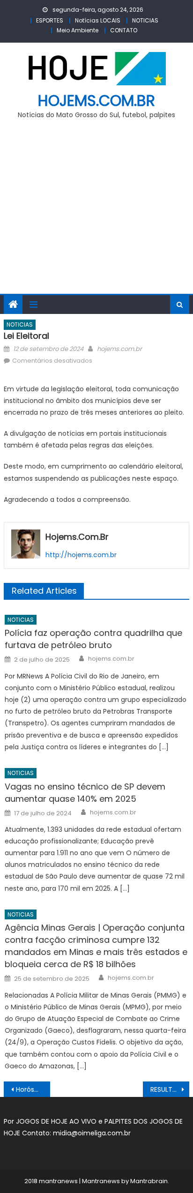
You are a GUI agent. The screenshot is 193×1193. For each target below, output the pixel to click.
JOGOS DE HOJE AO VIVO (57, 1121)
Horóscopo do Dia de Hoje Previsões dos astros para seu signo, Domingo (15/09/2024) (33, 1089)
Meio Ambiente (77, 30)
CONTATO (123, 30)
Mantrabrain (149, 1181)
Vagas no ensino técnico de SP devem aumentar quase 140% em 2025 (85, 793)
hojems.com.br (96, 100)
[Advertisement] (96, 212)
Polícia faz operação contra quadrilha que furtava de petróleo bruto (93, 639)
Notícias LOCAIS (97, 20)
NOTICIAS (145, 20)
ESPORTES (49, 20)
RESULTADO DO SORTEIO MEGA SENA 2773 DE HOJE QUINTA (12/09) (169, 1089)
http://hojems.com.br (81, 554)
